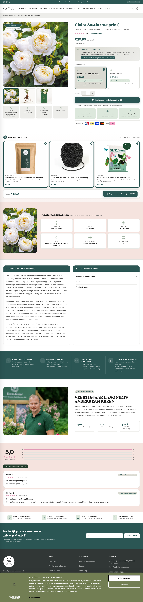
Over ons (52, 561)
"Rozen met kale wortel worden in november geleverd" (68, 2)
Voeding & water (82, 287)
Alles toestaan (124, 578)
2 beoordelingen (97, 33)
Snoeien (79, 282)
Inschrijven (132, 536)
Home (5, 15)
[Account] (132, 8)
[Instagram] (4, 2)
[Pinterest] (9, 2)
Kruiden (43, 8)
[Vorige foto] (7, 54)
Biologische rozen (15, 15)
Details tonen (34, 598)
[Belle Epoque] (9, 8)
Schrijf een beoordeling (15, 466)
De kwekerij (103, 8)
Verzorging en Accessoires (61, 8)
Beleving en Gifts (85, 8)
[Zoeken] (128, 8)
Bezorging (83, 571)
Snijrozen (33, 8)
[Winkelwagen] (137, 8)
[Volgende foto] (65, 54)
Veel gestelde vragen (87, 561)
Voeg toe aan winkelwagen (122, 194)
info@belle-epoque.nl (120, 567)
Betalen (82, 566)
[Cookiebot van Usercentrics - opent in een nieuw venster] (14, 597)
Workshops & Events (57, 566)
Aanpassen (123, 585)
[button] (11, 96)
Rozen (21, 8)
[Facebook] (7, 2)
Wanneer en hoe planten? (85, 277)
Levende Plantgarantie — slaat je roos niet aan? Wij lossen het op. (99, 105)
